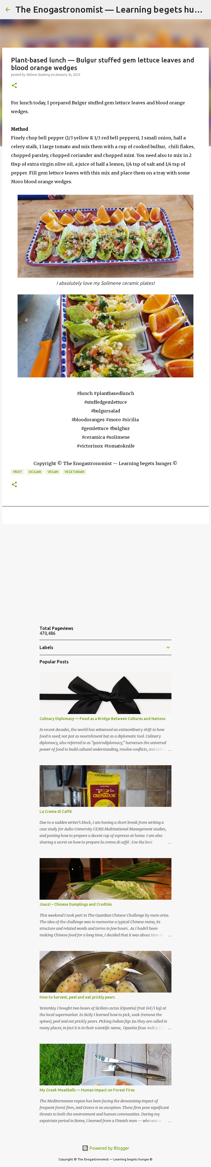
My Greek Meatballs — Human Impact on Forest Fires (87, 1090)
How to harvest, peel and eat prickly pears (77, 997)
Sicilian (35, 472)
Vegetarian (74, 472)
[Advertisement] (105, 570)
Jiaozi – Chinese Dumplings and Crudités (76, 904)
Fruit (17, 472)
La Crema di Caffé (56, 811)
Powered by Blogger (108, 1148)
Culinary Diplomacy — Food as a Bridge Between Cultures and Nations (102, 718)
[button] (14, 86)
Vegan (53, 472)
